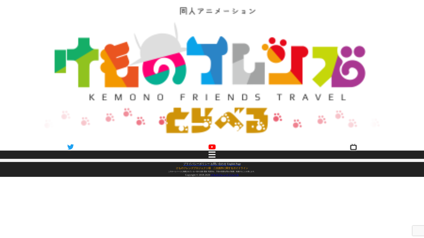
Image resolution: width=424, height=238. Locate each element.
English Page (234, 160)
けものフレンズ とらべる (225, 171)
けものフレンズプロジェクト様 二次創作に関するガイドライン (212, 165)
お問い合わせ (218, 160)
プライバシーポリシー (196, 160)
